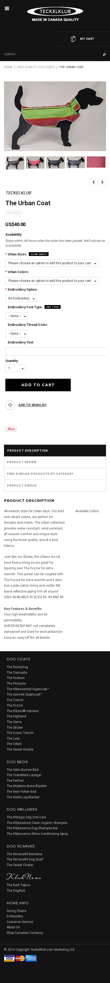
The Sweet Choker (20, 865)
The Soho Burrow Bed (22, 770)
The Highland (16, 716)
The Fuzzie (15, 705)
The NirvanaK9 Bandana (24, 854)
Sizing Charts (38, 254)
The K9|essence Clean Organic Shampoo (37, 823)
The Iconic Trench (20, 733)
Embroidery (15, 916)
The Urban (14, 744)
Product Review (22, 462)
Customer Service (20, 922)
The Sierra (14, 722)
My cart (87, 39)
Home (8, 67)
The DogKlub (16, 891)
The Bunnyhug (17, 667)
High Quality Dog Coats (36, 67)
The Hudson (16, 678)
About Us (13, 927)
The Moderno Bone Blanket (27, 786)
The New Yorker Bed (21, 791)
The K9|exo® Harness (23, 711)
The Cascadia (17, 672)
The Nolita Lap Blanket (23, 797)
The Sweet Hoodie (20, 749)
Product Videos (22, 485)
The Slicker (15, 727)
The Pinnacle (16, 683)
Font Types (52, 307)
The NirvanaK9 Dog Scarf (25, 859)
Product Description (27, 450)
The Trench (15, 700)
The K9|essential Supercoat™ (28, 689)
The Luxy (13, 738)
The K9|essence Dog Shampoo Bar (32, 828)
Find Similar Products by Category (40, 474)
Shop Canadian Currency (25, 933)
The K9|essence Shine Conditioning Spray (37, 834)
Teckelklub (18, 192)
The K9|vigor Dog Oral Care (26, 817)
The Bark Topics (18, 885)
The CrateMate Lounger (24, 775)
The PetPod (15, 781)
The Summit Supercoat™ (24, 694)
